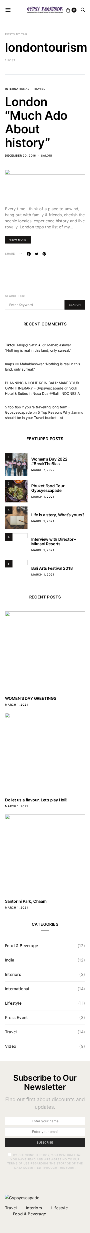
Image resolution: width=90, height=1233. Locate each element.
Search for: (15, 296)
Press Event (16, 1017)
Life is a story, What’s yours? (57, 514)
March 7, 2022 (43, 470)
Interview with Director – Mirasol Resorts (53, 541)
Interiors (13, 974)
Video (10, 1046)
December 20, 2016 (20, 155)
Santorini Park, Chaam (25, 901)
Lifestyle (13, 1003)
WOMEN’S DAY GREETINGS (30, 698)
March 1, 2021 (42, 496)
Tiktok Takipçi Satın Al (23, 345)
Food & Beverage (21, 945)
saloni (46, 155)
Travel (39, 89)
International (17, 89)
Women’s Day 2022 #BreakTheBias (49, 461)
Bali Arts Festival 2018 (51, 568)
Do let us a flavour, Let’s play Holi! (36, 799)
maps (9, 364)
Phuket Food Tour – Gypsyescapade (49, 488)
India (9, 960)
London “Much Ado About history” (36, 122)
